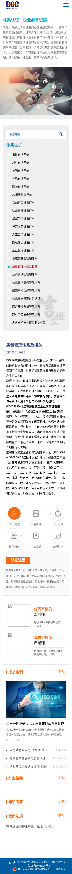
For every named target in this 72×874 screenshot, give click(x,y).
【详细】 (39, 626)
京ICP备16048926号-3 (38, 865)
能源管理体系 (20, 186)
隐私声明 (60, 869)
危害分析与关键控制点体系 (29, 322)
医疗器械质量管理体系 (26, 306)
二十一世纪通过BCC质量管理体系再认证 (35, 723)
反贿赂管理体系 (22, 194)
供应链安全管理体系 (24, 258)
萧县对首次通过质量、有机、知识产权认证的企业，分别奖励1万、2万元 (36, 826)
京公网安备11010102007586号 (33, 869)
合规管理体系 (20, 170)
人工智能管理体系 (23, 234)
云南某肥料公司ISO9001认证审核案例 (31, 750)
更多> (62, 671)
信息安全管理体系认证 (26, 298)
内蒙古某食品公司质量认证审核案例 (31, 758)
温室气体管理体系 (23, 218)
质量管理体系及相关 (24, 266)
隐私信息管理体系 (23, 242)
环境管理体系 (20, 178)
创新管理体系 (20, 154)
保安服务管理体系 (23, 226)
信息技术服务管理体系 (26, 282)
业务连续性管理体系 (24, 274)
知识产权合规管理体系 (26, 290)
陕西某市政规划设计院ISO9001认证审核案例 (31, 766)
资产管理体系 (20, 162)
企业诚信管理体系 (23, 250)
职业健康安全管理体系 (26, 314)
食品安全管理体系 (23, 202)
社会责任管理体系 (23, 210)
